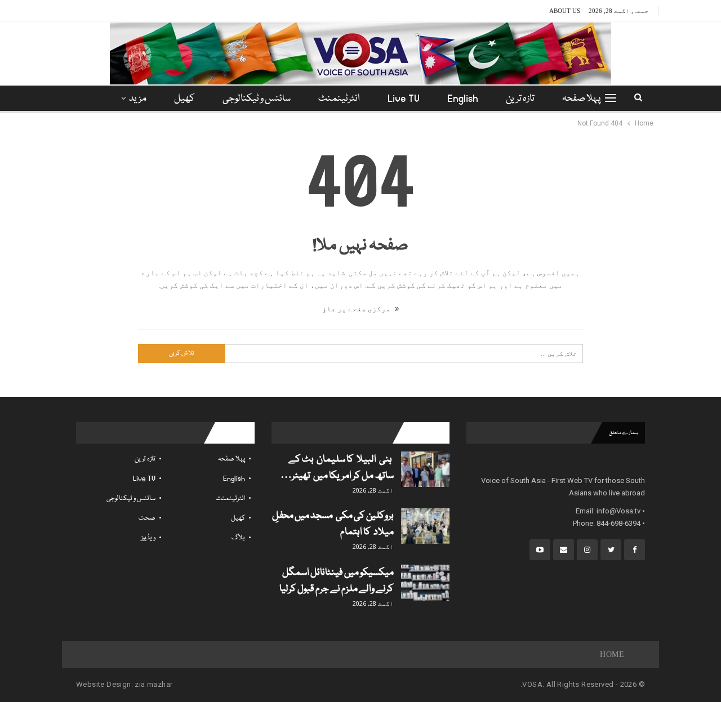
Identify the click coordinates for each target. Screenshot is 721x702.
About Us (564, 10)
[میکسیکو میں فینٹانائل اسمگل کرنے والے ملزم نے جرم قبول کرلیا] (425, 583)
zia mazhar (153, 684)
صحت (147, 518)
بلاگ (238, 538)
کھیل (184, 98)
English (462, 98)
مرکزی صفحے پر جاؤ (357, 309)
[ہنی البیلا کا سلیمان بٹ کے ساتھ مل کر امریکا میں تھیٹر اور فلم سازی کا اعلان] (425, 469)
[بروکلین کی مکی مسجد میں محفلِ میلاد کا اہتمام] (425, 526)
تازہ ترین (520, 98)
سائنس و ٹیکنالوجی (256, 98)
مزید (137, 98)
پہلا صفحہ (581, 98)
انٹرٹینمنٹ (339, 98)
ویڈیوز (148, 538)
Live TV (404, 98)
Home (612, 654)
